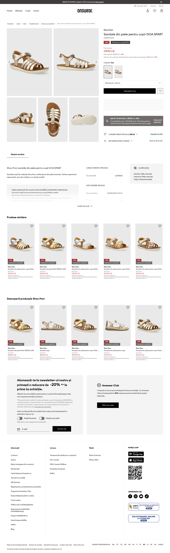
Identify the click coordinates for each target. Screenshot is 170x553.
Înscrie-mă (61, 429)
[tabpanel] (85, 183)
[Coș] (161, 10)
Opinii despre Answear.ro (21, 473)
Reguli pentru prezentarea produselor (26, 487)
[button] (133, 83)
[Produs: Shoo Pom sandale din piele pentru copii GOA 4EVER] (149, 244)
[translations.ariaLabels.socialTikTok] (147, 496)
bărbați (18, 10)
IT (137, 544)
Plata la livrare (95, 455)
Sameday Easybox (57, 469)
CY (117, 544)
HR (129, 544)
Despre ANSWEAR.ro (19, 516)
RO (144, 544)
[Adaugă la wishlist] (160, 91)
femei (9, 10)
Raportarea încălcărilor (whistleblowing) (20, 510)
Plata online (93, 460)
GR (125, 544)
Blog (12, 529)
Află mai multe (108, 405)
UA (155, 544)
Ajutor (13, 460)
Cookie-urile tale (66, 545)
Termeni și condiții (18, 478)
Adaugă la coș (130, 91)
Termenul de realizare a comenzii (63, 455)
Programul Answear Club (21, 491)
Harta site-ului (78, 545)
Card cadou (16, 500)
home (36, 10)
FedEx (52, 473)
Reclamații (15, 469)
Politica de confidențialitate (22, 505)
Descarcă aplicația (158, 121)
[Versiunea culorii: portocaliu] (118, 72)
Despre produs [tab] (17, 154)
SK (151, 544)
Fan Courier (54, 460)
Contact (14, 455)
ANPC (13, 525)
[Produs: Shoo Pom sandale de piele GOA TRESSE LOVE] (53, 244)
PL (140, 544)
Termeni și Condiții (35, 545)
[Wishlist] (154, 10)
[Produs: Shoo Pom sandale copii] (53, 325)
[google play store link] (136, 454)
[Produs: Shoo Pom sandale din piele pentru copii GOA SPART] (21, 244)
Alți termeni (15, 482)
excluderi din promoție (43, 407)
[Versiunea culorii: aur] (108, 72)
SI (147, 544)
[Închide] (161, 2)
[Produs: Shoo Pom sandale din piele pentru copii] (117, 325)
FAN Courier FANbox (58, 464)
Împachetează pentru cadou (22, 496)
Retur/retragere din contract (22, 464)
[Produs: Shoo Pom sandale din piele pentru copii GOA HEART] (85, 244)
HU (133, 544)
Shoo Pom (108, 29)
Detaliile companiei (51, 545)
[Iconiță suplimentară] (143, 507)
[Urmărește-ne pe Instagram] (136, 496)
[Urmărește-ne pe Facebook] (130, 496)
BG (113, 544)
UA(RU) (160, 544)
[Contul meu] (147, 10)
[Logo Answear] (85, 10)
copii (27, 10)
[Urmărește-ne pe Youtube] (141, 496)
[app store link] (136, 459)
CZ (121, 544)
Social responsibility (19, 520)
